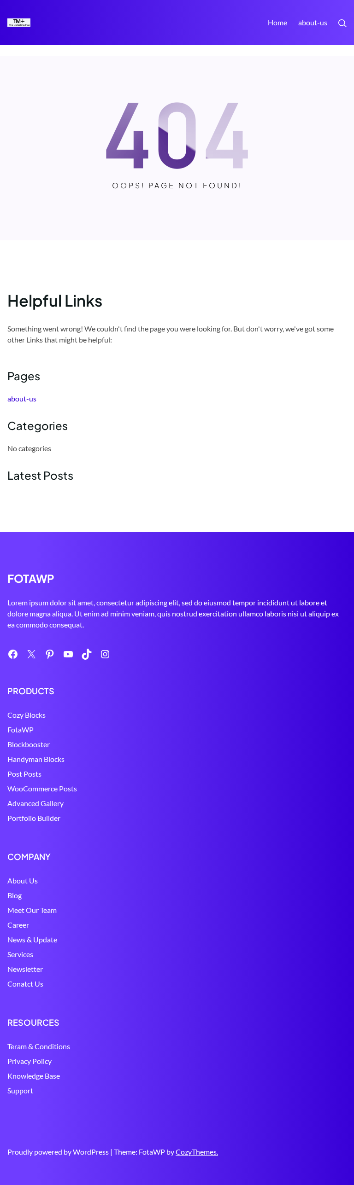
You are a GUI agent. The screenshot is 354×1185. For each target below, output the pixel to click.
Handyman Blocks (36, 759)
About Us (22, 880)
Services (20, 954)
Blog (14, 895)
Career (18, 924)
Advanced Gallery (35, 803)
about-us (312, 22)
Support (20, 1090)
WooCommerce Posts (42, 788)
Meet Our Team (32, 910)
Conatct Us (25, 983)
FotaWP (20, 729)
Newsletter (25, 968)
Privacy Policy (29, 1061)
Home (277, 22)
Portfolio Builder (33, 817)
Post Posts (24, 773)
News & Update (32, 939)
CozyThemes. (197, 1151)
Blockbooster (28, 744)
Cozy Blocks (26, 714)
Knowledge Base (33, 1075)
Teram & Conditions (38, 1046)
